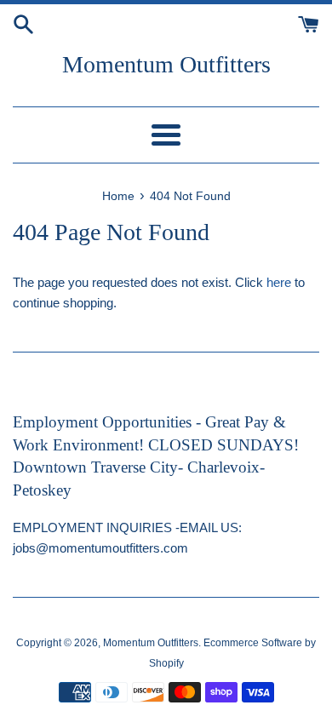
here (278, 282)
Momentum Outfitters (166, 64)
